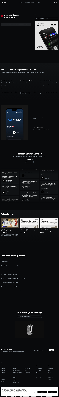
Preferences (33, 392)
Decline (42, 392)
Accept (52, 392)
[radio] (25, 159)
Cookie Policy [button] (6, 392)
